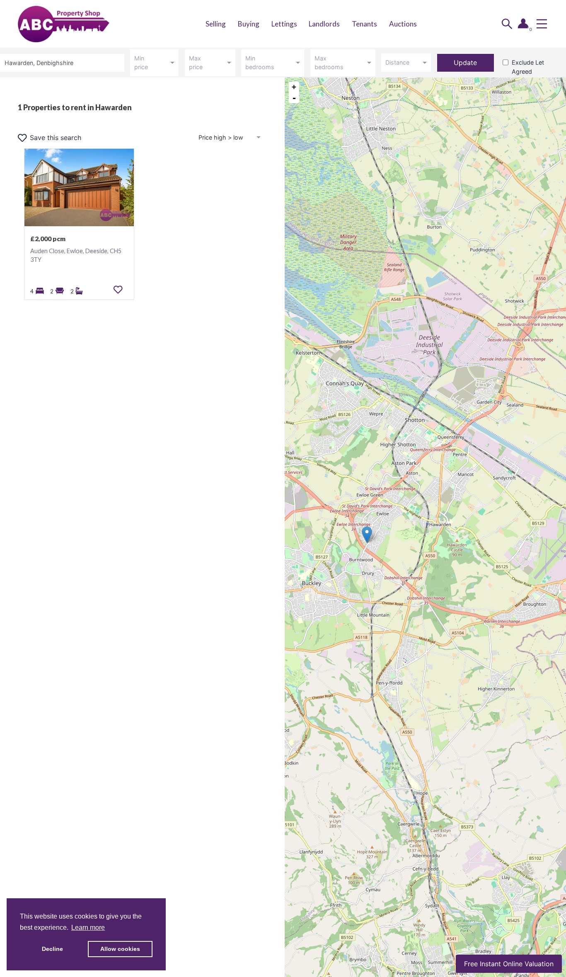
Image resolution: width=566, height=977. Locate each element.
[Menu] (541, 23)
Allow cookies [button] (120, 949)
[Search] (507, 23)
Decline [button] (52, 949)
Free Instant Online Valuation (509, 964)
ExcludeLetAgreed (528, 67)
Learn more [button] (88, 927)
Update (465, 62)
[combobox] (63, 63)
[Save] (118, 290)
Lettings (284, 23)
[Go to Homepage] (72, 24)
